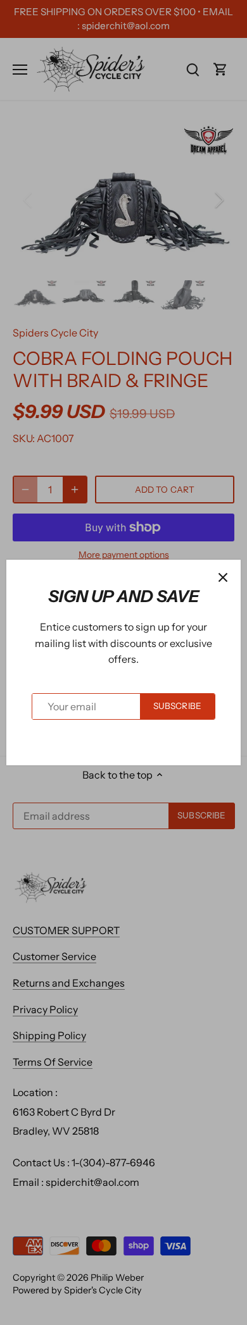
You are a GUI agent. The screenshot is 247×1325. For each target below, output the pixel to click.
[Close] (223, 577)
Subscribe (177, 706)
